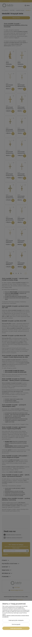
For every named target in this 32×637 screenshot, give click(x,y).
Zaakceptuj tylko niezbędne (16, 620)
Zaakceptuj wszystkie (16, 628)
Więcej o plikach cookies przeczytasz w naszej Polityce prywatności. (15, 616)
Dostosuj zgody (16, 624)
